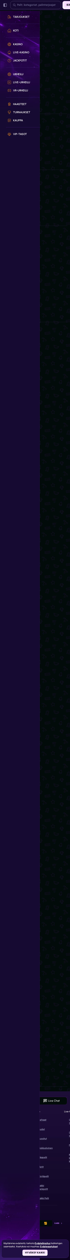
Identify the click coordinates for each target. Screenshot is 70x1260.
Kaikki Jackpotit (43, 1187)
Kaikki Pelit (43, 1198)
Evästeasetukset (49, 1246)
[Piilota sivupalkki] (5, 5)
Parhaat (42, 1119)
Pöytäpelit (43, 1176)
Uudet (41, 1129)
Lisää (56, 1223)
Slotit (41, 1166)
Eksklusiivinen (45, 1148)
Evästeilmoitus (42, 1243)
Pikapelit (42, 1157)
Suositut (42, 1138)
